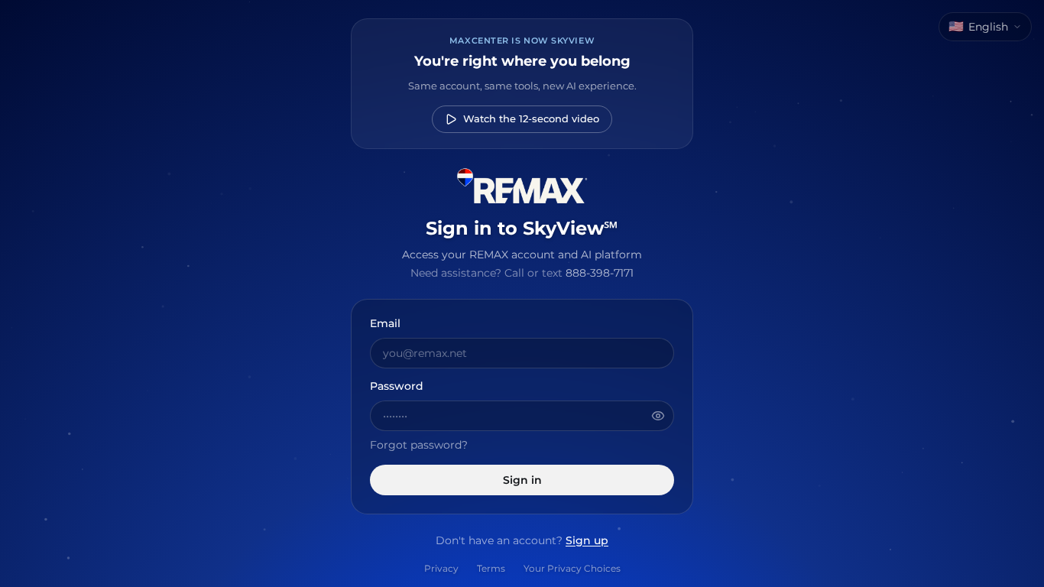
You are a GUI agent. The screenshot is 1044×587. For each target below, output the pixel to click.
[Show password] (658, 416)
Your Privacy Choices (572, 568)
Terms (491, 568)
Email (385, 324)
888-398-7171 (600, 273)
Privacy (441, 568)
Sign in (522, 480)
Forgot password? (419, 445)
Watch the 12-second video (531, 118)
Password (396, 387)
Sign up (587, 540)
